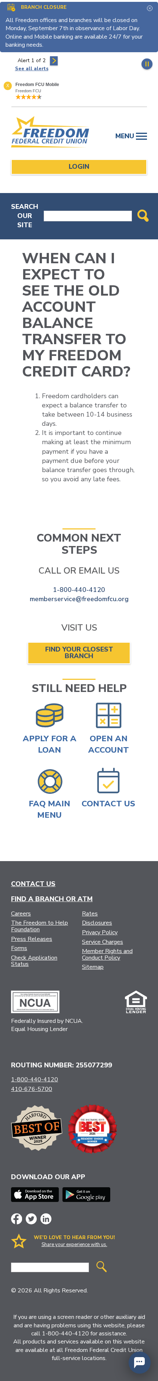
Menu (125, 136)
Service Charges (102, 942)
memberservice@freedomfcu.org (79, 599)
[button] (140, 1363)
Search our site (24, 215)
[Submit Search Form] (101, 1267)
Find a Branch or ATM (52, 899)
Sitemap (93, 967)
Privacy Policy (100, 932)
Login (79, 166)
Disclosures (97, 923)
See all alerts (32, 68)
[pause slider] (146, 63)
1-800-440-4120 (79, 589)
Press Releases (31, 939)
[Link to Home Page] (50, 133)
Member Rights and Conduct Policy (107, 954)
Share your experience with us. (74, 1244)
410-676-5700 (31, 1089)
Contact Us (33, 883)
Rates (90, 914)
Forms (19, 948)
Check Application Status (34, 961)
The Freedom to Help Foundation (39, 926)
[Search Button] (143, 216)
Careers (21, 914)
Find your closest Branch (79, 652)
